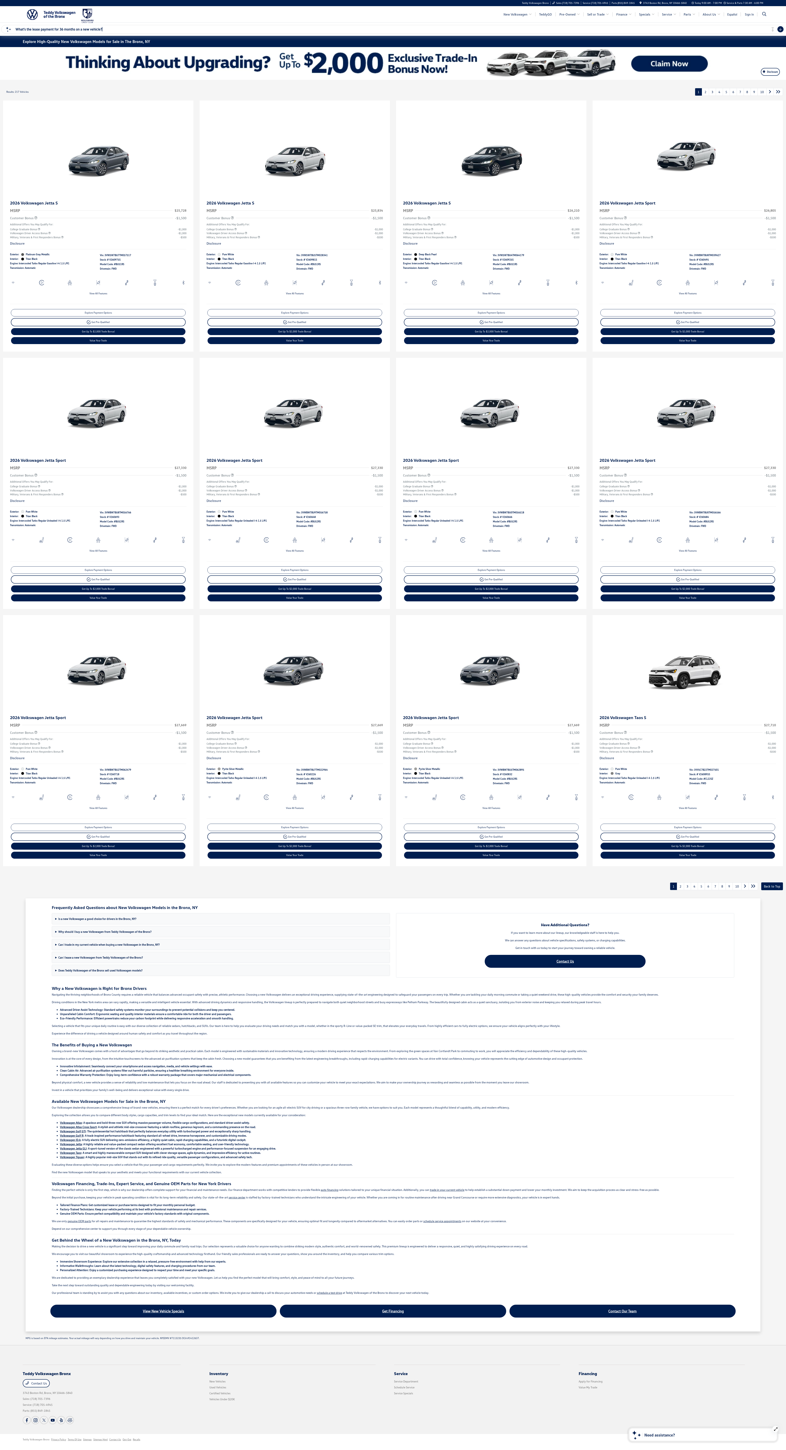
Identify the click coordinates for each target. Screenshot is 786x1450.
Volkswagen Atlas (71, 1122)
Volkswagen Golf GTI (73, 1131)
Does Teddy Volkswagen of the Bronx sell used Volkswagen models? (100, 970)
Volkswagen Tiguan (72, 1157)
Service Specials (403, 1393)
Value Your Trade (98, 340)
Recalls (136, 1439)
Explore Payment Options (98, 312)
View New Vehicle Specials (163, 1311)
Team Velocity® (713, 1439)
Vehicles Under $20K (222, 1399)
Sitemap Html (100, 1439)
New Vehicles (217, 1381)
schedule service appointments (442, 1221)
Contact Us (565, 961)
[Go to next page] (770, 92)
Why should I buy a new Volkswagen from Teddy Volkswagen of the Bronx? (104, 931)
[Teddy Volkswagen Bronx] (51, 14)
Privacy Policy (58, 1439)
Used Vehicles (217, 1387)
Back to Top (772, 886)
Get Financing (393, 1311)
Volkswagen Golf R (72, 1135)
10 (762, 92)
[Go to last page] (778, 92)
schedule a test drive (329, 1292)
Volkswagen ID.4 (70, 1140)
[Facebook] (27, 1420)
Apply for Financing (591, 1381)
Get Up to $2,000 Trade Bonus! (98, 331)
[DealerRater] (70, 1420)
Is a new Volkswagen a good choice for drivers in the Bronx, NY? (97, 918)
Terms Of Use (74, 1439)
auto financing (330, 1189)
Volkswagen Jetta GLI (73, 1148)
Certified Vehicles (219, 1393)
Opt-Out (127, 1439)
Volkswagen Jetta (71, 1144)
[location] (640, 3)
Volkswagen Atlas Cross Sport (78, 1127)
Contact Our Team (622, 1311)
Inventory (218, 1373)
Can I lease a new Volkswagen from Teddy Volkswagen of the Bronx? (100, 957)
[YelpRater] (61, 1420)
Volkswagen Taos (70, 1152)
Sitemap (87, 1439)
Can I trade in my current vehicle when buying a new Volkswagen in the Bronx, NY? (109, 944)
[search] (764, 14)
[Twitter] (44, 1420)
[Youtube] (53, 1420)
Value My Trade (588, 1387)
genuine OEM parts (79, 1221)
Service (401, 1373)
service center (237, 1197)
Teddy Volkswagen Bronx (36, 1439)
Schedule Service (404, 1387)
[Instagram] (35, 1420)
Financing (588, 1373)
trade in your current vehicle (447, 1189)
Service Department (406, 1381)
